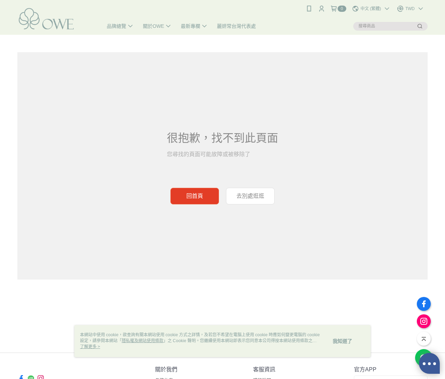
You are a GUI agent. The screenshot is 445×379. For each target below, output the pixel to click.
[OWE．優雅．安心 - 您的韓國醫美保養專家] (56, 18)
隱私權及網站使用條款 (142, 340)
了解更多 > (90, 346)
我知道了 (342, 341)
